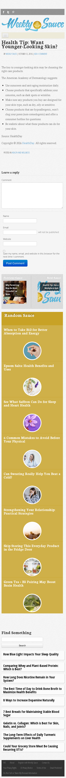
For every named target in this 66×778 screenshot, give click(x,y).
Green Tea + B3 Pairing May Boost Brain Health (30, 583)
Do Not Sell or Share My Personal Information (20, 773)
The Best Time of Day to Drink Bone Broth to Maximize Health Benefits (32, 690)
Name (6, 216)
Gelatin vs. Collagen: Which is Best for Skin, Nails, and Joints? (31, 725)
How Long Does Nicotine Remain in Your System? (29, 679)
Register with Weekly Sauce (28, 762)
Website (7, 239)
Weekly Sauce (11, 53)
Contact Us (45, 762)
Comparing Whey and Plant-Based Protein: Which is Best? (30, 667)
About (12, 762)
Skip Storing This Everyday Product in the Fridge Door (31, 547)
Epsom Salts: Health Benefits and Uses (29, 367)
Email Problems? (56, 767)
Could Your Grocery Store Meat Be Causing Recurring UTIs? (30, 748)
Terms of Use (41, 767)
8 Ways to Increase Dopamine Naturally (28, 700)
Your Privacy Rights (9, 767)
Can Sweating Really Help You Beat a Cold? (32, 475)
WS (4, 762)
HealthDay (28, 143)
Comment (7, 180)
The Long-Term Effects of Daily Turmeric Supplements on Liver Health (29, 736)
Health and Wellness (21, 152)
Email (5, 227)
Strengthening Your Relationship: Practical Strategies (29, 511)
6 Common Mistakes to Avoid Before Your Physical (32, 439)
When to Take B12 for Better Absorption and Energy (25, 331)
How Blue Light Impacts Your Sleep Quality (30, 654)
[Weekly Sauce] (33, 24)
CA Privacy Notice (26, 767)
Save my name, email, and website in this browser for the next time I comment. (31, 255)
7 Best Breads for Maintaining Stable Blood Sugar (31, 713)
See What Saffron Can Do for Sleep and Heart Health (30, 403)
